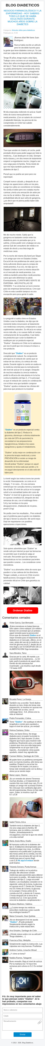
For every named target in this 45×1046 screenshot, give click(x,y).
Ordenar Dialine (22, 610)
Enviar (22, 1034)
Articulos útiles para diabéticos (23, 30)
